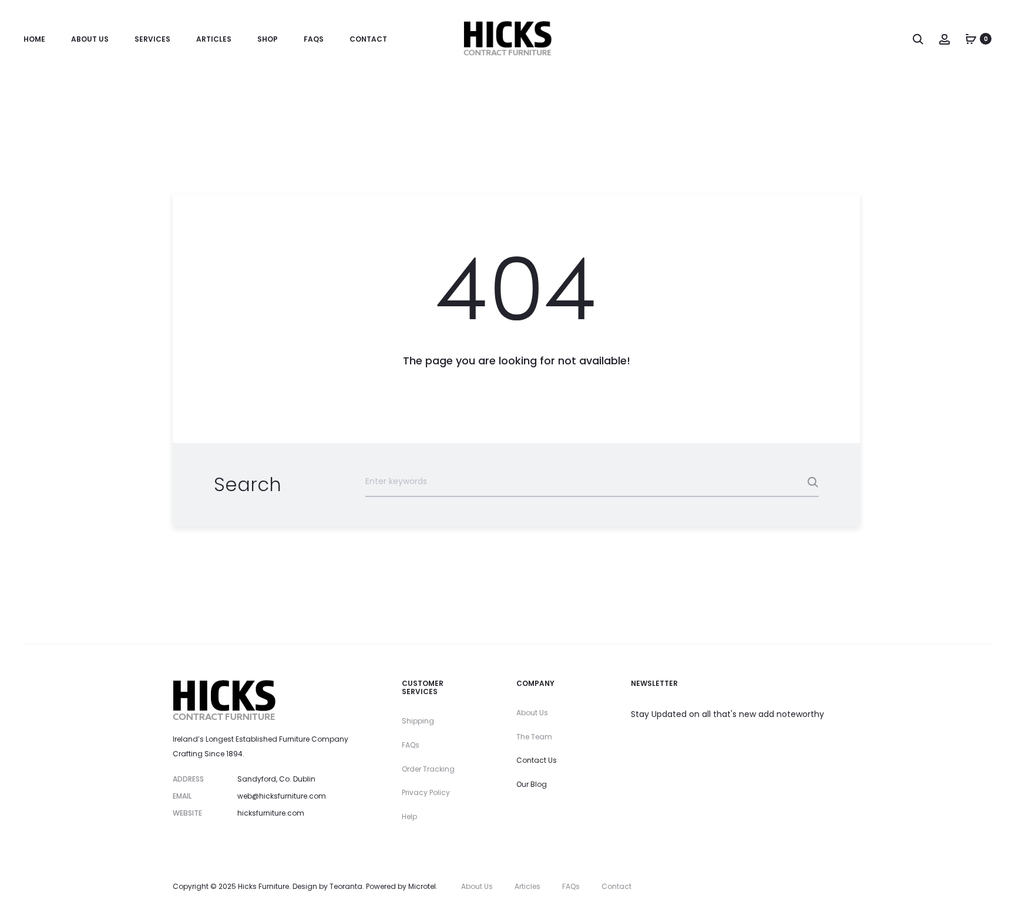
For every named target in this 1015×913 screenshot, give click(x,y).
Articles (213, 39)
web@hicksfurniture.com (281, 796)
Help (409, 816)
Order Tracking (428, 769)
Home (34, 39)
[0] (971, 39)
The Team (534, 737)
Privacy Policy (426, 792)
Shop (267, 39)
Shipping (418, 721)
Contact (368, 39)
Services (152, 39)
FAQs (314, 39)
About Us (90, 39)
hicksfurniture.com (270, 813)
